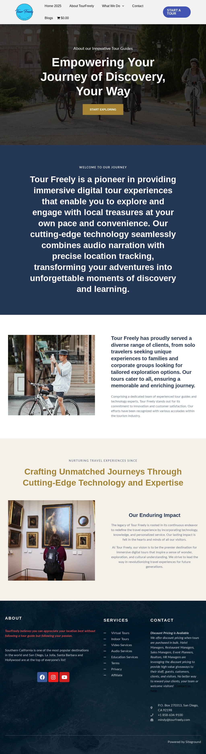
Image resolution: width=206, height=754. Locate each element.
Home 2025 (53, 6)
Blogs (49, 18)
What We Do (111, 6)
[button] (122, 6)
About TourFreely (81, 6)
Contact (137, 6)
